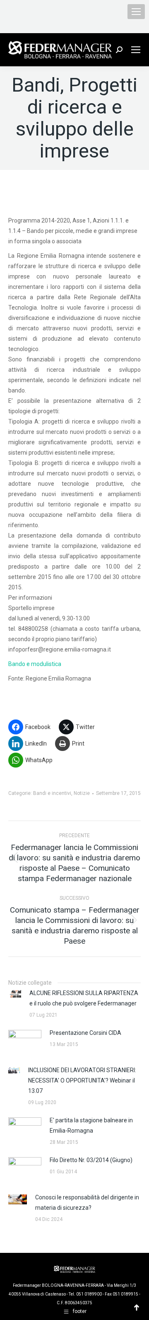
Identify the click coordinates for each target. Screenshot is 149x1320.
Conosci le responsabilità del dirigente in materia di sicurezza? (87, 1202)
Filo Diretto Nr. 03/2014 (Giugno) (91, 1160)
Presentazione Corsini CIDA (85, 1032)
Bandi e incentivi (52, 793)
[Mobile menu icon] (136, 11)
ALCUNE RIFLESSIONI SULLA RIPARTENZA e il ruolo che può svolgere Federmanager (83, 998)
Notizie (82, 793)
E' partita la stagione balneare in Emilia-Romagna (91, 1125)
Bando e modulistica (34, 664)
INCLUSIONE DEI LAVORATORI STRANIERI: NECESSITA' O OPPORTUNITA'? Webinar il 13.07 (82, 1080)
